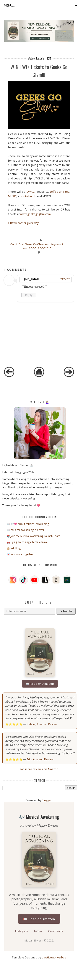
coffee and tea (60, 192)
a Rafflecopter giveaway (23, 223)
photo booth (28, 196)
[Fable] (67, 579)
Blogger (47, 800)
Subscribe (66, 611)
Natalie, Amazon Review (42, 724)
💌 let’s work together (20, 554)
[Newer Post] (9, 376)
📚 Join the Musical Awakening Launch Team (33, 536)
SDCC (32, 248)
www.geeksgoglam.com (35, 214)
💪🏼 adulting (14, 548)
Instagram (22, 931)
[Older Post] (69, 376)
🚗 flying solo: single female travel (27, 542)
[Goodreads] (56, 579)
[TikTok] (23, 579)
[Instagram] (12, 579)
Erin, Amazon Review (40, 759)
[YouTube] (34, 579)
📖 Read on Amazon (40, 684)
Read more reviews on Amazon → (40, 769)
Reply (28, 295)
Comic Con (17, 244)
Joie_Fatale (32, 279)
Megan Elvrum (34, 940)
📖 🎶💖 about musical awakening (28, 524)
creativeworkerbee (54, 957)
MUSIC (12, 196)
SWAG (30, 192)
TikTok (38, 931)
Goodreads (55, 931)
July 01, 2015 (65, 279)
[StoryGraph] (45, 579)
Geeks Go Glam (34, 244)
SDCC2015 (44, 248)
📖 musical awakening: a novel (25, 530)
